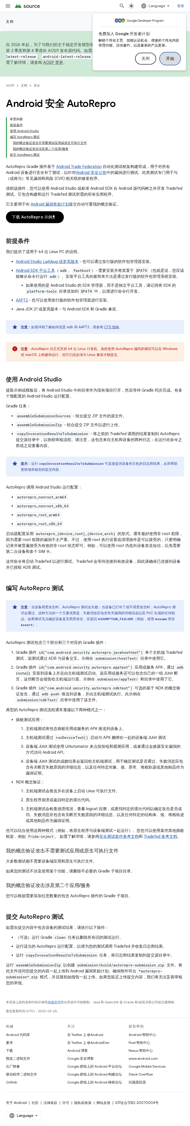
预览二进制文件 (18, 1058)
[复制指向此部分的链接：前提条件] (35, 241)
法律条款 (50, 1103)
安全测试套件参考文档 (119, 836)
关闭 (146, 58)
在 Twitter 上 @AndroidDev (88, 1042)
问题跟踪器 (137, 1082)
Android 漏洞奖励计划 (50, 204)
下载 (9, 1050)
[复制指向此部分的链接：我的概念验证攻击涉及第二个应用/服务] (95, 886)
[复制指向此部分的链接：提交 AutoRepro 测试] (68, 917)
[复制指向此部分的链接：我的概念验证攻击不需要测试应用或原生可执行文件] (123, 851)
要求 (9, 1042)
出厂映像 (13, 1066)
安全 (37, 85)
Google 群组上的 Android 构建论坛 (94, 1074)
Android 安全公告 (91, 172)
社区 (35, 1103)
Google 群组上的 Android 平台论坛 (94, 1066)
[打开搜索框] (122, 6)
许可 (65, 1103)
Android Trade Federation (79, 166)
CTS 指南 (111, 327)
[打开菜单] (8, 6)
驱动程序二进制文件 (21, 1074)
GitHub (11, 1082)
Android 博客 (77, 1050)
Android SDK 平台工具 (35, 270)
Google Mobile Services (147, 1066)
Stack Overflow (141, 1074)
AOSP (10, 85)
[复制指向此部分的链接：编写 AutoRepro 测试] (68, 589)
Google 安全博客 (80, 1058)
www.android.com (143, 1058)
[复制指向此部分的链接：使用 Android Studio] (67, 380)
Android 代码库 (18, 1034)
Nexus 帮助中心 (141, 1050)
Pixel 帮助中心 (139, 1042)
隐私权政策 (83, 1103)
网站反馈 (103, 1103)
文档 (10, 21)
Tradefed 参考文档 (160, 836)
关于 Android (16, 1103)
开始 (170, 58)
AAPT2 (22, 300)
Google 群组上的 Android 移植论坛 (94, 1082)
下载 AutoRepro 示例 (34, 217)
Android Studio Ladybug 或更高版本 (47, 261)
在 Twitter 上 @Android (85, 1034)
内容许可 (54, 1002)
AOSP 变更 (53, 62)
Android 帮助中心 (142, 1034)
